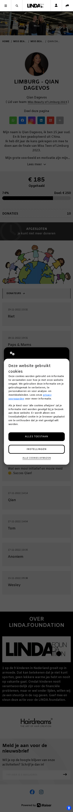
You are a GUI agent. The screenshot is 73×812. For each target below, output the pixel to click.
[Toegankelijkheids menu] (69, 808)
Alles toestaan (36, 436)
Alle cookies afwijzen (36, 458)
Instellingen (36, 449)
